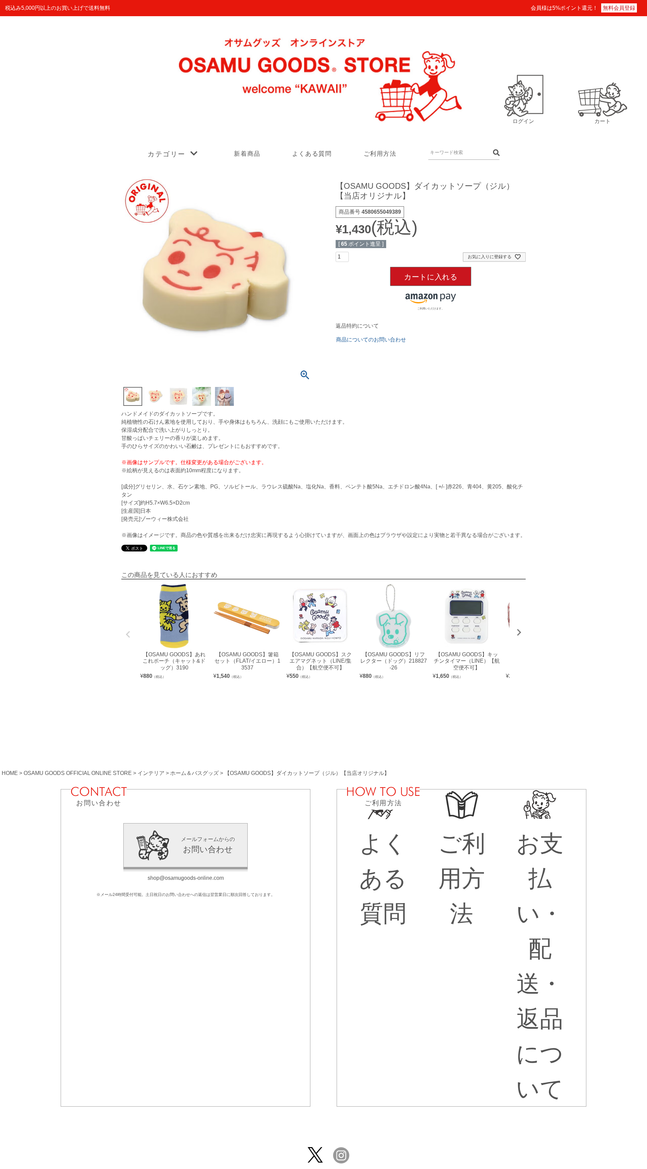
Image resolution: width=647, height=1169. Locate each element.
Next (519, 632)
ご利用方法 (380, 153)
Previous (128, 634)
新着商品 (247, 153)
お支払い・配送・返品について (540, 966)
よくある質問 (312, 153)
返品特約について (357, 326)
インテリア (150, 773)
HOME (10, 773)
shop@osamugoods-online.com (186, 878)
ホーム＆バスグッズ (194, 773)
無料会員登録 (619, 8)
